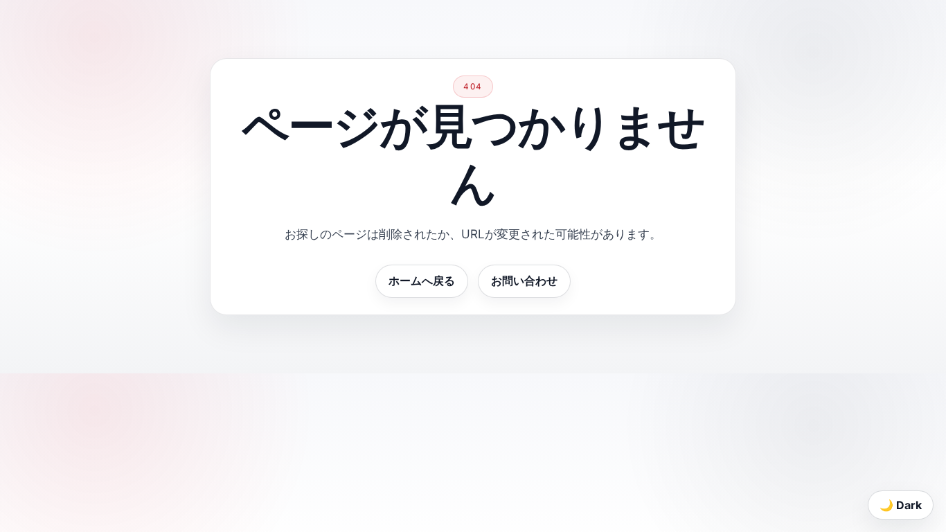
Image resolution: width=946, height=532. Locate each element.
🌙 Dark (901, 505)
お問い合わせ (524, 280)
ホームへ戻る (422, 280)
